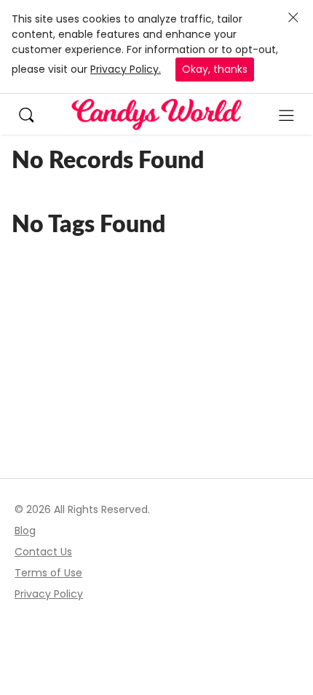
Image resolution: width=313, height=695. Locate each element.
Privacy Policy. (125, 69)
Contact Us (43, 551)
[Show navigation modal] (286, 114)
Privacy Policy (49, 594)
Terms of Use (48, 572)
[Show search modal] (33, 114)
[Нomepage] (156, 114)
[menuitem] (33, 114)
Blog (25, 530)
